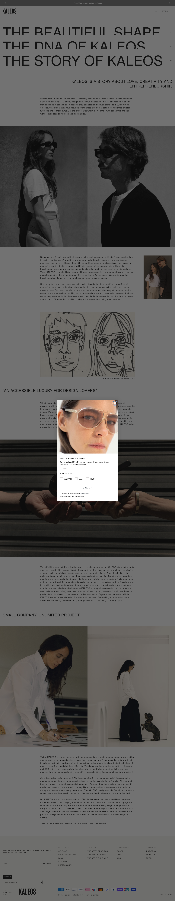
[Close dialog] (115, 403)
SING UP (87, 488)
